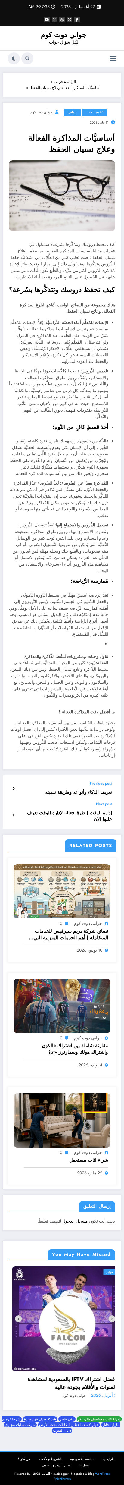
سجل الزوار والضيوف (56, 1461)
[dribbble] (62, 19)
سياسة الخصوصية (82, 1454)
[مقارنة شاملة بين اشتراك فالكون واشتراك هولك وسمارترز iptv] (62, 1005)
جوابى (72, 112)
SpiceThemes (62, 1474)
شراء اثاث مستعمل (88, 1160)
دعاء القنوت (62, 1426)
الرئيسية (108, 1454)
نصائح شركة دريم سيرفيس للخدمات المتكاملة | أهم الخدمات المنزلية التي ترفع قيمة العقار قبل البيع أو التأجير (70, 934)
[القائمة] (113, 58)
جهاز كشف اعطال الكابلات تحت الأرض (69, 1420)
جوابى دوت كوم (41, 112)
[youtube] (47, 19)
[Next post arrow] (13, 815)
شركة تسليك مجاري (20, 1420)
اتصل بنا (84, 1461)
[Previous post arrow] (13, 788)
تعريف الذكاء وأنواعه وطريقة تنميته (78, 792)
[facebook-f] (77, 19)
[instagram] (54, 19)
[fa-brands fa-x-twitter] (69, 19)
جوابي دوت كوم (63, 34)
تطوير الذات (95, 112)
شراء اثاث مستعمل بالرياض (99, 1415)
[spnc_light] (14, 58)
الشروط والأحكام (50, 1454)
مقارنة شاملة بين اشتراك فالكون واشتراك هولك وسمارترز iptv (75, 1049)
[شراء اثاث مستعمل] (62, 1120)
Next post (104, 804)
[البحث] (27, 58)
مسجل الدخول (75, 1221)
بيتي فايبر (67, 1415)
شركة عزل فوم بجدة (40, 1415)
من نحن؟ (24, 1454)
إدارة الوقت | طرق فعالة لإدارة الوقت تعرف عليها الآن (69, 816)
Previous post (101, 783)
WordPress (102, 1469)
